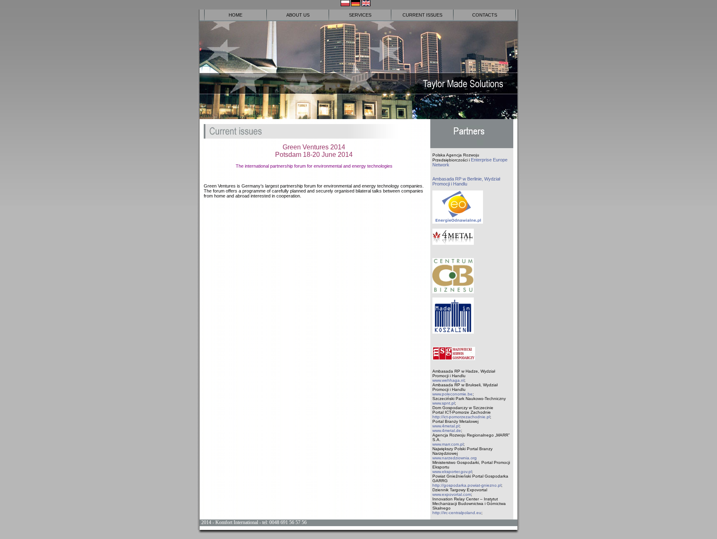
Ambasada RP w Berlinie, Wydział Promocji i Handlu (466, 181)
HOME (235, 14)
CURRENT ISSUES (422, 14)
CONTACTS (484, 14)
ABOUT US (298, 14)
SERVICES (360, 14)
